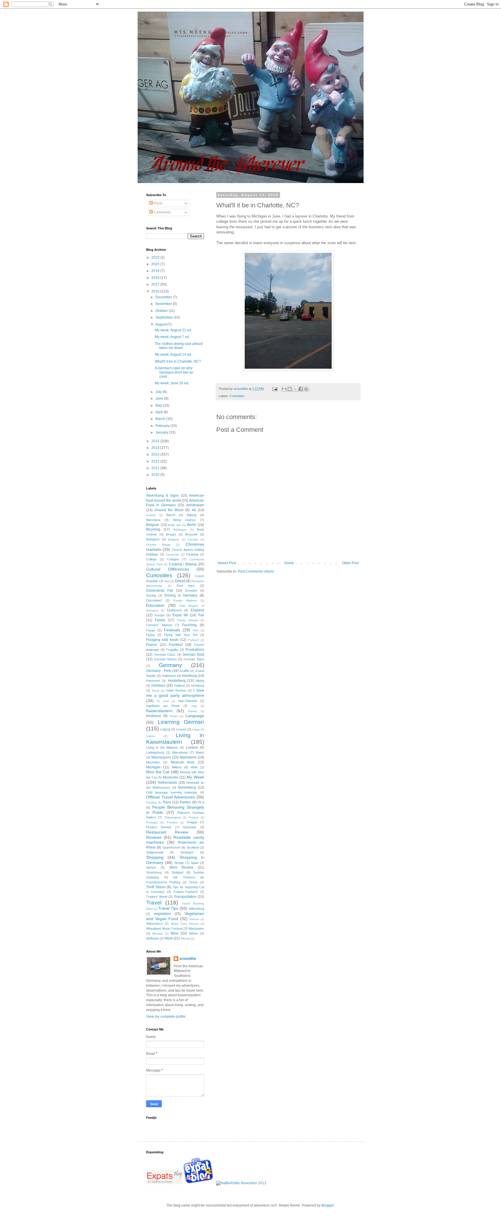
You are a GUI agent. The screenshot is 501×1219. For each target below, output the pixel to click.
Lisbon (150, 736)
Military (177, 767)
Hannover (153, 680)
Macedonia (180, 752)
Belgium (152, 525)
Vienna (194, 919)
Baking (191, 515)
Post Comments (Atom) (256, 571)
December (164, 297)
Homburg (197, 685)
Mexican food (183, 762)
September (164, 317)
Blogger (328, 1205)
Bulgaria (173, 539)
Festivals (172, 630)
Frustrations (195, 650)
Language (195, 715)
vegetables (162, 914)
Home (289, 563)
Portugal (151, 822)
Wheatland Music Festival (164, 928)
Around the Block (169, 510)
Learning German (181, 722)
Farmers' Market (159, 625)
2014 (155, 448)
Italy (194, 706)
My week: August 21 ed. (173, 330)
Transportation (185, 897)
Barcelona (153, 520)
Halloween (169, 675)
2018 (155, 278)
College (151, 559)
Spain (195, 863)
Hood (155, 690)
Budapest (152, 539)
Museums (170, 777)
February (162, 426)
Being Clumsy (184, 520)
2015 (155, 441)
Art (194, 510)
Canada (193, 539)
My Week (195, 777)
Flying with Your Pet (180, 635)
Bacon (170, 515)
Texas (193, 882)
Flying (150, 635)
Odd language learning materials (171, 792)
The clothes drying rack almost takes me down (179, 346)
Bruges (171, 534)
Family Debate (187, 620)
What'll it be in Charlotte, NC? (178, 361)
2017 (155, 284)
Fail (201, 615)
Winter (193, 933)
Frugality (172, 649)
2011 (155, 468)
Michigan (153, 767)
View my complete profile (166, 1017)
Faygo (150, 630)
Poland (193, 817)
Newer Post (227, 563)
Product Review (158, 827)
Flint (195, 630)
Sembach (187, 852)
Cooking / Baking (183, 564)
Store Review (181, 867)
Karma (192, 711)
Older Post (350, 563)
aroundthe (187, 959)
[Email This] (284, 389)
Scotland (193, 847)
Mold (194, 767)
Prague (192, 822)
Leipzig (165, 729)
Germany (170, 665)
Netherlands (167, 783)
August (161, 324)
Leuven (181, 729)
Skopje (179, 863)
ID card (162, 701)
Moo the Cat (157, 772)
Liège (196, 729)
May (159, 405)
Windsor (157, 933)
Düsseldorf (153, 600)
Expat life (180, 615)
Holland (179, 685)
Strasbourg (154, 872)
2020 (155, 264)
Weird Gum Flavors (184, 923)
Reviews (153, 837)
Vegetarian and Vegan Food (175, 916)
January (162, 432)
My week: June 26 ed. (172, 383)
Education (155, 605)
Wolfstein (152, 938)
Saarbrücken (171, 847)
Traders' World (156, 896)
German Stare (194, 659)
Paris (167, 802)
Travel (153, 903)
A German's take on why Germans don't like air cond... (174, 372)
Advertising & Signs (162, 496)
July (159, 392)
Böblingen (180, 529)
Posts (157, 203)
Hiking (199, 680)
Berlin (191, 525)
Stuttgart (178, 872)
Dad (167, 581)
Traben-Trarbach (185, 891)
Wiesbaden (196, 928)
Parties (185, 802)
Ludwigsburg (155, 752)
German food (193, 655)
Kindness (153, 716)
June (159, 398)
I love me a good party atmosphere (175, 693)
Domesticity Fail (159, 591)
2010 (155, 475)
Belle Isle (174, 525)
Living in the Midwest (162, 747)
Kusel (173, 716)
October (162, 311)
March (160, 419)
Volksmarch (154, 923)
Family (160, 620)
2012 (155, 461)
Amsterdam (195, 505)
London (192, 747)
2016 (155, 291)
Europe (160, 615)
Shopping (155, 857)
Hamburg (189, 676)
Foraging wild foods (162, 640)
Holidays (158, 685)
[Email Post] (274, 388)
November (164, 304)
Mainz (200, 752)
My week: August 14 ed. (173, 354)
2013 (155, 454)
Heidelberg (177, 681)
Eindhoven (174, 610)
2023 (155, 257)
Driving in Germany (180, 595)
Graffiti (184, 670)
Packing (151, 802)
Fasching (189, 625)
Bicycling (153, 529)
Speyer (151, 867)
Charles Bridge (158, 544)
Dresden (191, 590)
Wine (174, 933)
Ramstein (189, 827)
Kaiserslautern (159, 710)
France (151, 645)
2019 (155, 271)
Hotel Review (176, 690)
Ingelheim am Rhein (162, 706)
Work (169, 938)
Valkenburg (196, 908)
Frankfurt (176, 645)
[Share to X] (295, 389)
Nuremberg (187, 787)
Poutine (172, 822)
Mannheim (188, 757)
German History (165, 659)
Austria (150, 515)
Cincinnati (172, 554)
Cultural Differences (167, 569)
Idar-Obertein (187, 701)
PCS (201, 802)
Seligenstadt (154, 852)
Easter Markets (185, 600)
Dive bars (186, 585)
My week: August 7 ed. (172, 337)
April (159, 412)
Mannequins (161, 757)
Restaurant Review (167, 832)
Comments (162, 212)
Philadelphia (172, 817)
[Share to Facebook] (301, 389)
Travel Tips (168, 908)
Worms (185, 938)
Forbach (193, 640)
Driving (151, 595)
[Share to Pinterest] (306, 389)
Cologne (173, 559)
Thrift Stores (156, 887)
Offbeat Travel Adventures (170, 797)
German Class (165, 654)
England (197, 610)
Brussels (191, 534)
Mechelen (153, 762)
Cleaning (192, 554)
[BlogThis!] (290, 389)
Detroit (180, 581)
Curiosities (237, 396)
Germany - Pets (158, 671)
